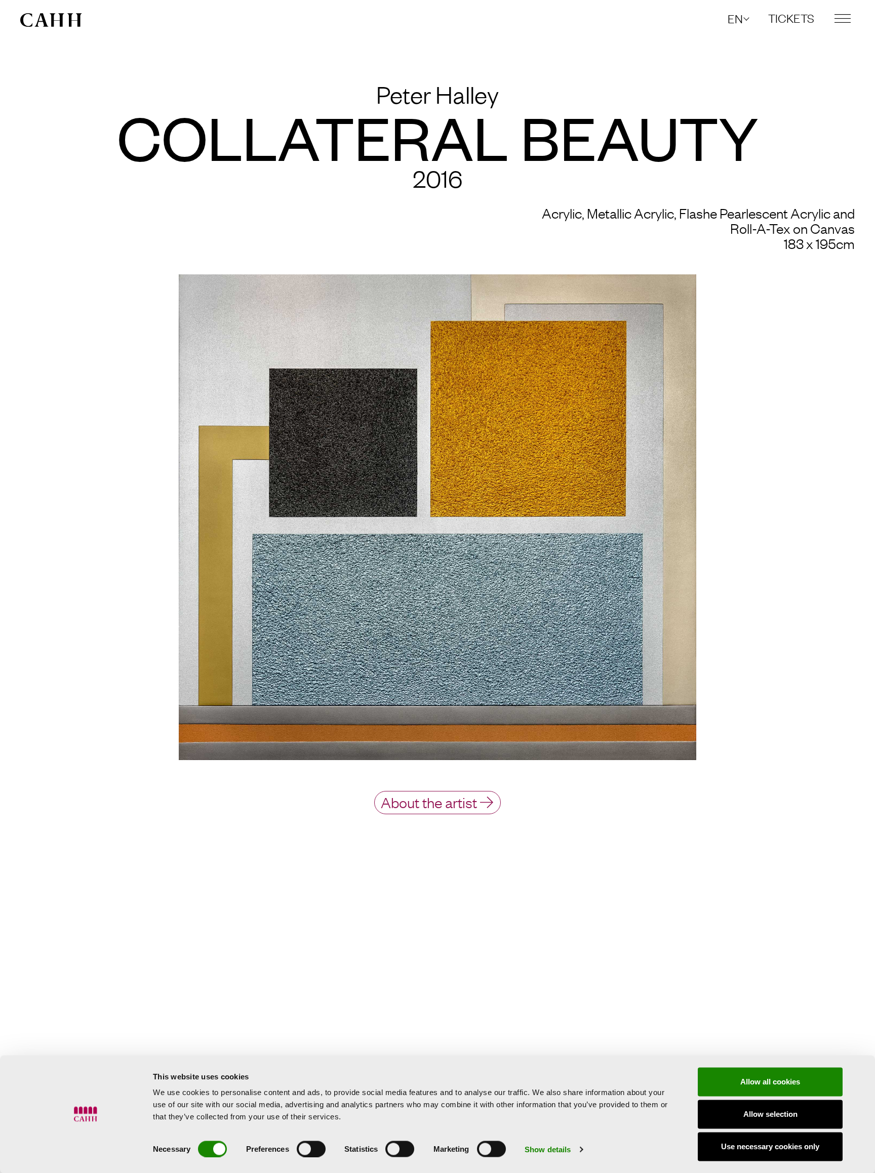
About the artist (429, 801)
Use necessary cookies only (770, 1146)
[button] (738, 18)
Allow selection (770, 1114)
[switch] (311, 1149)
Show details (548, 1149)
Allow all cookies (770, 1081)
